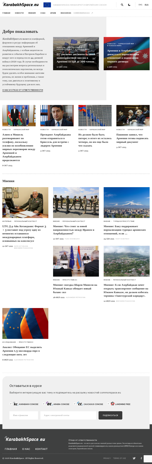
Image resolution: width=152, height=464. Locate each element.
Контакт (41, 449)
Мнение (56, 221)
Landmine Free (122, 404)
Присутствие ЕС (75, 47)
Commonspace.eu (82, 13)
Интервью (6, 221)
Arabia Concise (61, 404)
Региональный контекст (25, 221)
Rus (147, 5)
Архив (53, 13)
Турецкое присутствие (123, 221)
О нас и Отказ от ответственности (22, 90)
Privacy (107, 458)
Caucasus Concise (93, 404)
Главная (6, 13)
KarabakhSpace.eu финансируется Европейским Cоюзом (80, 5)
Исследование (9, 342)
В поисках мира (82, 49)
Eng (140, 5)
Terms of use (119, 458)
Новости (19, 13)
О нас (42, 13)
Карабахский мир (64, 49)
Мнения (32, 13)
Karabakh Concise (28, 404)
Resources (66, 13)
